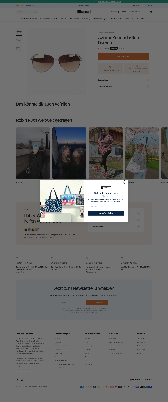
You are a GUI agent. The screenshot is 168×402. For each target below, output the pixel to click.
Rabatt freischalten (105, 213)
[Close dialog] (125, 182)
